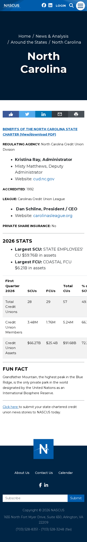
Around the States (29, 42)
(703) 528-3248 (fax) (56, 529)
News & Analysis (52, 36)
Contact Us (44, 473)
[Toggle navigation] (80, 5)
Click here (11, 407)
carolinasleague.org (52, 215)
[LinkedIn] (43, 114)
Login (61, 5)
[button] (71, 5)
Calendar (65, 473)
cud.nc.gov (43, 179)
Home (25, 36)
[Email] (60, 114)
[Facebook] (11, 114)
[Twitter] (27, 114)
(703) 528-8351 (27, 529)
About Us (21, 473)
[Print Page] (76, 114)
